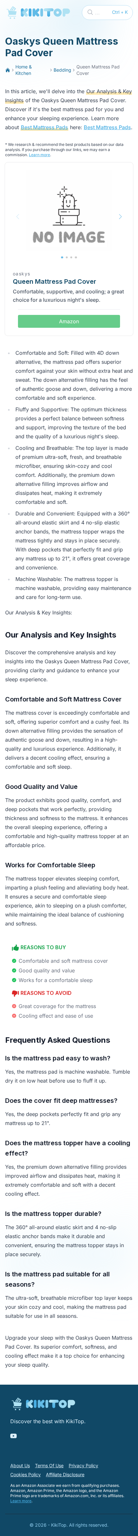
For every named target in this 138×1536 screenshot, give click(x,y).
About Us (20, 1465)
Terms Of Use (49, 1465)
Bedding (62, 70)
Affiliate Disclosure (65, 1474)
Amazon (69, 321)
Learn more (39, 154)
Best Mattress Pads (44, 127)
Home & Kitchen (23, 70)
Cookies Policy (25, 1474)
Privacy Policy (83, 1465)
